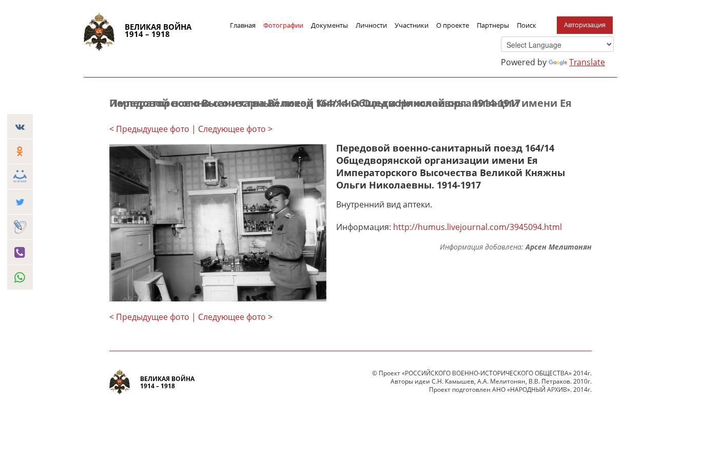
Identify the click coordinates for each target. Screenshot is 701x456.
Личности (371, 25)
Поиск (526, 25)
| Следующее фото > (231, 129)
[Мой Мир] (20, 176)
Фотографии (283, 25)
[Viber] (20, 252)
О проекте (452, 25)
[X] (20, 202)
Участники (412, 25)
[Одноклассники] (20, 151)
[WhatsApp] (20, 277)
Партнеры (493, 25)
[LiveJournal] (20, 227)
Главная (243, 25)
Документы (329, 25)
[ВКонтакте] (20, 126)
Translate (587, 62)
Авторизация (585, 24)
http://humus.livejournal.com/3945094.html (477, 227)
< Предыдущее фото (149, 129)
